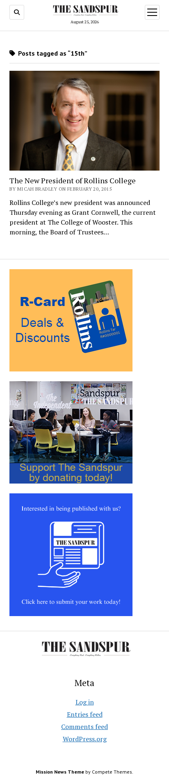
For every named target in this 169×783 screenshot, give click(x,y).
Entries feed (85, 714)
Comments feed (84, 726)
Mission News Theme (60, 772)
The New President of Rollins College (72, 180)
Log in (84, 702)
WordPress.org (85, 738)
